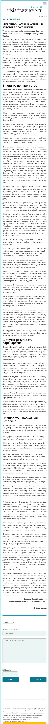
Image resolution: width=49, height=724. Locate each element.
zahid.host (24, 721)
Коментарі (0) (8, 623)
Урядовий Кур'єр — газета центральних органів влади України (24, 9)
